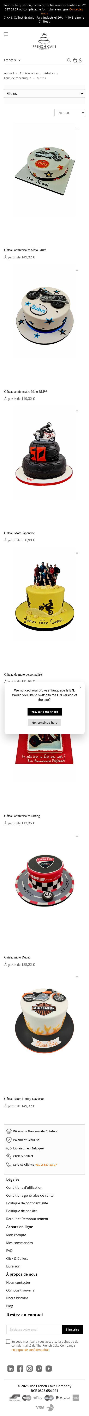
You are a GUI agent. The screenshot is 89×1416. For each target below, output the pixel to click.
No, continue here (44, 723)
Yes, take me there (44, 712)
